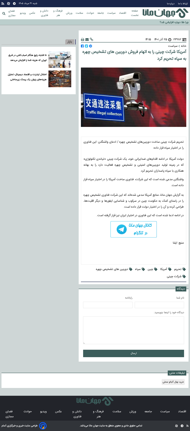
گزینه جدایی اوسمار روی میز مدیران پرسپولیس (164, 24)
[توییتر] (86, 46)
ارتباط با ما (183, 4)
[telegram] (133, 229)
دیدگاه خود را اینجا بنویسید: (169, 312)
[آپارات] (8, 3)
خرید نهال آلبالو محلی (173, 382)
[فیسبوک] (82, 46)
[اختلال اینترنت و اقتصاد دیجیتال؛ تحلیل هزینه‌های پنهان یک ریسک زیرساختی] (59, 79)
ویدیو (23, 13)
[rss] (2, 3)
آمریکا (163, 269)
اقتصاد (123, 13)
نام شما (180, 298)
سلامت (80, 13)
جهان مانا (93, 426)
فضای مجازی (11, 13)
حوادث (90, 13)
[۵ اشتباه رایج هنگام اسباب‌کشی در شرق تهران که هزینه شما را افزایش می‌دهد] (59, 59)
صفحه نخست (134, 13)
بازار (70, 41)
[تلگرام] (14, 3)
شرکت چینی (174, 276)
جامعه (101, 13)
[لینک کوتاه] (91, 39)
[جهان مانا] (165, 13)
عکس (32, 13)
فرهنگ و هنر (58, 13)
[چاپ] (82, 39)
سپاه (138, 269)
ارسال (134, 353)
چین (150, 269)
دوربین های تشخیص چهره (112, 269)
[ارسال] (87, 39)
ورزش (69, 13)
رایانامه (128, 298)
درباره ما (171, 4)
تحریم (177, 269)
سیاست (111, 13)
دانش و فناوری (44, 13)
